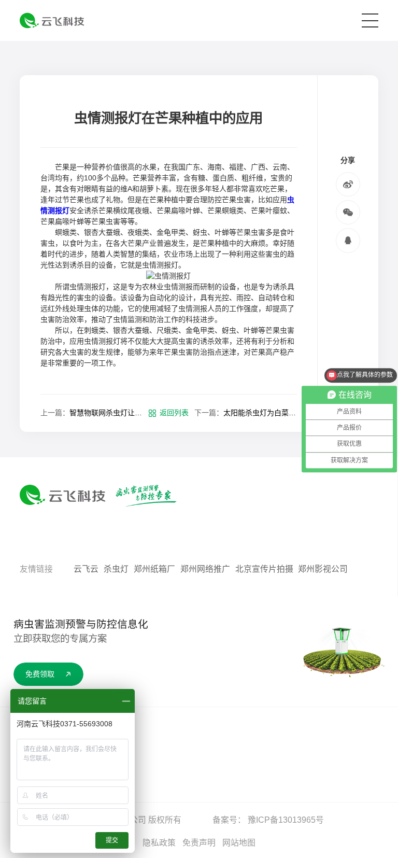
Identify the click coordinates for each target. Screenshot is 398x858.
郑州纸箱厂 (154, 569)
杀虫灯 (116, 569)
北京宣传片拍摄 (264, 569)
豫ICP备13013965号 (286, 819)
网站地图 (238, 842)
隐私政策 (159, 842)
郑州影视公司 (323, 569)
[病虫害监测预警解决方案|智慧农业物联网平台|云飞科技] (51, 20)
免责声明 (199, 842)
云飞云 (86, 569)
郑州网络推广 (205, 569)
